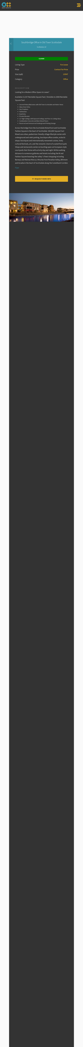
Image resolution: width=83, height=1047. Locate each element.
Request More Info (42, 179)
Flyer (17, 168)
